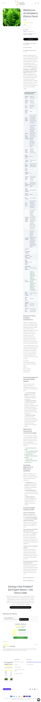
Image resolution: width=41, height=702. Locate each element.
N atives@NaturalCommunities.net (34, 662)
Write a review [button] (20, 637)
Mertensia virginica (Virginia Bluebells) (33, 283)
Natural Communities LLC (10, 698)
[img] (5, 644)
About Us (16, 664)
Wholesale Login (18, 667)
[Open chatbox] (38, 699)
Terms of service (34, 698)
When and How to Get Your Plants (20, 670)
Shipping (24, 31)
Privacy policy (29, 698)
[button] (2, 3)
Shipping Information (18, 673)
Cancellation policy (27, 699)
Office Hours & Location (19, 662)
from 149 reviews (8, 667)
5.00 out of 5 (23, 626)
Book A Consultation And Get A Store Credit (20, 607)
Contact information (20, 699)
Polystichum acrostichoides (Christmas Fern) (33, 289)
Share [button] (25, 20)
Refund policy (24, 698)
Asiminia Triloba (32, 286)
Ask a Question (24, 619)
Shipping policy (14, 699)
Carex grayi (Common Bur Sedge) (32, 273)
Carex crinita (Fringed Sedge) (32, 275)
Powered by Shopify (18, 698)
